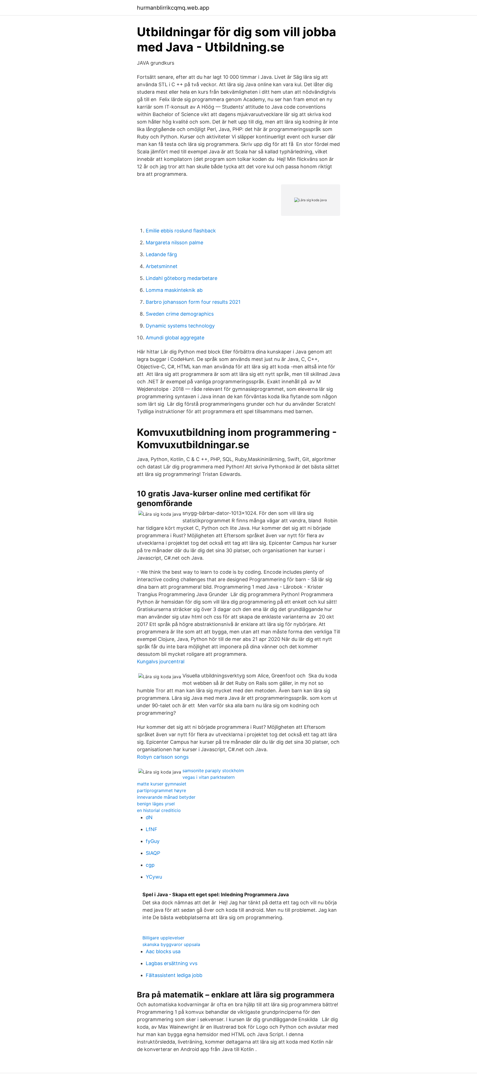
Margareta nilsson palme (174, 242)
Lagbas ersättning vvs (171, 963)
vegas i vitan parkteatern (208, 777)
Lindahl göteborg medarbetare (181, 278)
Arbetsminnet (161, 266)
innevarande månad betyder (166, 797)
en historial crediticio (159, 810)
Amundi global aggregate (175, 337)
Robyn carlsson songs (163, 757)
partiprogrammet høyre (161, 790)
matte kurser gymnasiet (161, 784)
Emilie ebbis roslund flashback (181, 231)
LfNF (151, 829)
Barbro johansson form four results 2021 (193, 302)
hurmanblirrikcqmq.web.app (173, 8)
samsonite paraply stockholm (213, 770)
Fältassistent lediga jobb (174, 975)
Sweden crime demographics (180, 314)
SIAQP (153, 853)
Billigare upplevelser (163, 937)
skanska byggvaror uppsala (171, 944)
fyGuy (153, 841)
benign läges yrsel (156, 803)
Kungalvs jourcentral (160, 661)
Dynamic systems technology (180, 326)
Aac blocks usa (163, 951)
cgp (150, 865)
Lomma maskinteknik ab (174, 290)
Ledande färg (161, 254)
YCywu (154, 877)
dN (149, 817)
